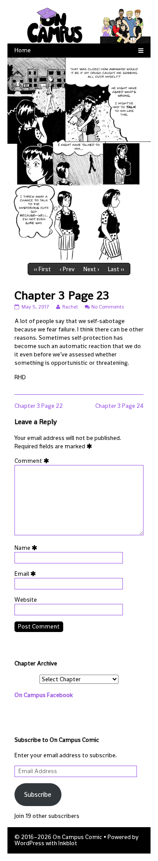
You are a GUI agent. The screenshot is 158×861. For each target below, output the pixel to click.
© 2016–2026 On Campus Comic (58, 837)
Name (27, 548)
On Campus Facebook (43, 695)
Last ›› (116, 269)
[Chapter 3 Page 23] (79, 158)
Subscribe (37, 794)
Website (25, 599)
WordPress (29, 843)
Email (26, 574)
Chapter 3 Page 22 (38, 406)
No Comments (107, 307)
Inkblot (67, 843)
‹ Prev (67, 269)
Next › (91, 269)
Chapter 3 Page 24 (119, 406)
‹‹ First (42, 269)
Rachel (70, 307)
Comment (33, 461)
